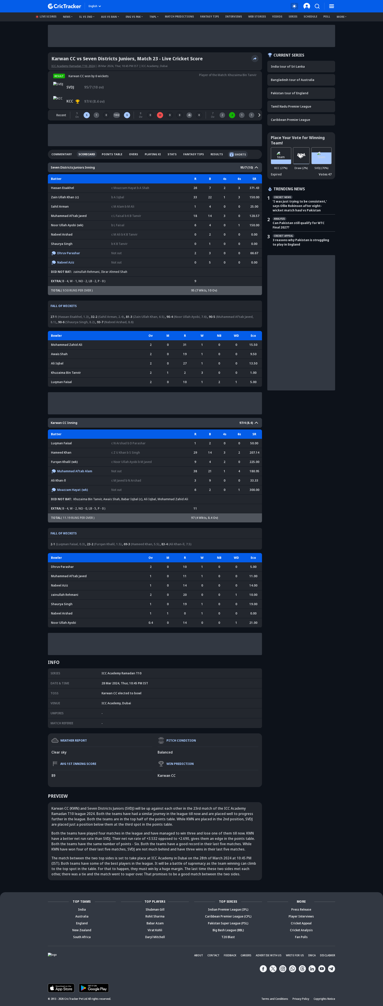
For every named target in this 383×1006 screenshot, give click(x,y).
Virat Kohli (155, 930)
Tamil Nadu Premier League (291, 106)
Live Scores (48, 16)
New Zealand (81, 930)
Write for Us (295, 955)
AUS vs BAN (109, 17)
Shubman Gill (155, 909)
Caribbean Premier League (290, 120)
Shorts (240, 154)
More (340, 17)
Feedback (230, 955)
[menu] (331, 6)
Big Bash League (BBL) (228, 930)
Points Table (112, 154)
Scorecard (86, 154)
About (198, 955)
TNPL (152, 17)
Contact (213, 955)
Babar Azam (155, 923)
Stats (172, 154)
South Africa (82, 937)
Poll (326, 16)
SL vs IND (85, 17)
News (66, 17)
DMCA (312, 955)
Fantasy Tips (209, 16)
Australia (81, 916)
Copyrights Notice (324, 999)
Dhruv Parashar (68, 253)
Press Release (301, 909)
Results (217, 154)
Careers (246, 955)
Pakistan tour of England (289, 93)
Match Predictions (179, 16)
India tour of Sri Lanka (288, 66)
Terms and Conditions (274, 999)
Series (293, 16)
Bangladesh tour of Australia (292, 80)
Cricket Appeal (301, 923)
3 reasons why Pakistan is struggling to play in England (301, 242)
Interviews (233, 16)
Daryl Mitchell (155, 937)
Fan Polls (301, 937)
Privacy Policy (301, 999)
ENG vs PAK (133, 17)
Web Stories (257, 16)
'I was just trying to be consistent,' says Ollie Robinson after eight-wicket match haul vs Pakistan (300, 205)
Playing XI (153, 154)
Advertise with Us (268, 955)
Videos (277, 16)
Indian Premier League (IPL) (228, 909)
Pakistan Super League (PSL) (228, 923)
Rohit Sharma (154, 916)
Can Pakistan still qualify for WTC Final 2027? (298, 225)
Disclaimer (327, 955)
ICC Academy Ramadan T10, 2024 (73, 66)
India (82, 909)
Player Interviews (301, 916)
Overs (133, 154)
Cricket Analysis (301, 930)
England (82, 923)
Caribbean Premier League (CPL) (228, 916)
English (93, 6)
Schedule (310, 16)
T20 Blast (228, 937)
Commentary (61, 154)
